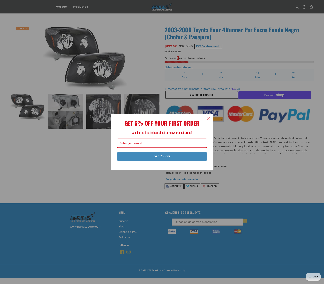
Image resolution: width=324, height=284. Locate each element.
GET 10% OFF (162, 156)
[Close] (209, 118)
